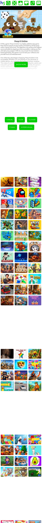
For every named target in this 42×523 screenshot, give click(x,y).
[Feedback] (39, 3)
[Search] (8, 3)
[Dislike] (26, 3)
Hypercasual (27, 127)
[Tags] (32, 3)
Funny (12, 127)
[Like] (20, 3)
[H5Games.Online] (3, 3)
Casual (10, 120)
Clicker (32, 120)
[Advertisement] (21, 92)
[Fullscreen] (14, 3)
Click (21, 120)
